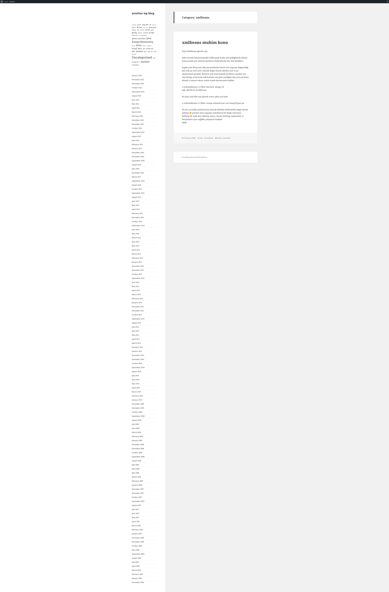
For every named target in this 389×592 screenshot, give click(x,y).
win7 (154, 58)
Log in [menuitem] (6, 1)
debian (134, 27)
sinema (139, 51)
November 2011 (138, 311)
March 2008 (136, 477)
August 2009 (136, 420)
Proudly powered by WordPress (194, 157)
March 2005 (136, 570)
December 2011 (138, 307)
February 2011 (137, 347)
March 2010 (136, 392)
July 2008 (135, 465)
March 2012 (136, 294)
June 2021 (135, 140)
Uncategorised (142, 57)
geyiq (134, 32)
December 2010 (138, 355)
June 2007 (135, 513)
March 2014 (136, 238)
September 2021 (138, 132)
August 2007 (136, 505)
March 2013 (136, 254)
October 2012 (137, 274)
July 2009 (135, 424)
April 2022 (136, 108)
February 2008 (137, 481)
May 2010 (135, 384)
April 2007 (136, 521)
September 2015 (138, 193)
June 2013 (135, 242)
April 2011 (136, 339)
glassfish (140, 33)
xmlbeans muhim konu (205, 42)
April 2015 (136, 209)
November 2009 (138, 408)
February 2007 (137, 530)
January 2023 (137, 75)
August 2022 (136, 96)
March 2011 (136, 343)
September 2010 (138, 367)
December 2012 (138, 266)
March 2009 (136, 432)
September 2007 (138, 501)
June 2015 (135, 201)
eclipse (134, 30)
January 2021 (137, 148)
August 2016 (136, 185)
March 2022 (136, 112)
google (151, 32)
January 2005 (137, 578)
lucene (144, 45)
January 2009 (137, 440)
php (144, 48)
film (138, 30)
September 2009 (138, 416)
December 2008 (138, 444)
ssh (152, 51)
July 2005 (135, 562)
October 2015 (137, 189)
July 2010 (135, 375)
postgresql (149, 48)
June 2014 (135, 229)
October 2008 (137, 453)
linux (139, 45)
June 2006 (135, 550)
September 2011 (138, 319)
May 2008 (135, 473)
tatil (155, 51)
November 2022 (138, 84)
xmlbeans (210, 138)
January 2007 (137, 534)
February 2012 (137, 298)
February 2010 (137, 396)
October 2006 (137, 546)
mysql (134, 48)
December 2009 (138, 404)
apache (139, 25)
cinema (154, 25)
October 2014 (137, 221)
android (134, 25)
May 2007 (135, 517)
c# (150, 24)
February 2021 (137, 144)
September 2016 (138, 181)
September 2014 (138, 225)
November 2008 (138, 448)
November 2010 (138, 359)
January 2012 (137, 302)
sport (145, 51)
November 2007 (138, 493)
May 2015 (135, 205)
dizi (144, 27)
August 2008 (136, 461)
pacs (140, 48)
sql (149, 51)
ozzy (201, 138)
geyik (152, 30)
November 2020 (138, 157)
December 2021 (138, 120)
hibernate (134, 35)
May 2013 (135, 246)
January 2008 (137, 485)
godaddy (145, 33)
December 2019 (138, 173)
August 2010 (136, 371)
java (149, 38)
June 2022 (135, 100)
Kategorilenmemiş (142, 41)
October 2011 (137, 315)
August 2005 (136, 558)
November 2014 (138, 217)
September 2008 (138, 457)
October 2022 (137, 88)
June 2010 (135, 380)
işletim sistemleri (139, 38)
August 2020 (136, 165)
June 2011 (135, 331)
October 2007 (137, 497)
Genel (147, 30)
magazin (149, 45)
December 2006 (138, 538)
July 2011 (135, 327)
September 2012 (138, 278)
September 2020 (138, 161)
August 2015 (136, 197)
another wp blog (143, 13)
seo (133, 51)
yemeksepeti (135, 65)
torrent (134, 54)
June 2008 (135, 469)
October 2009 (137, 412)
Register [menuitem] (12, 1)
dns (147, 27)
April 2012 (136, 290)
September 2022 (138, 92)
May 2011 (135, 335)
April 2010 (136, 388)
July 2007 (135, 509)
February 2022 (137, 116)
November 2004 (138, 582)
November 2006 (138, 542)
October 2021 (137, 128)
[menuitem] (2, 1)
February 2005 (137, 574)
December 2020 (138, 152)
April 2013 (136, 250)
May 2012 (135, 286)
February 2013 (137, 258)
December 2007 (138, 489)
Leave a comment (223, 138)
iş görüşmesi (143, 35)
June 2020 (135, 169)
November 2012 (138, 270)
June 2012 (135, 282)
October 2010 (137, 363)
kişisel (133, 45)
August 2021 (136, 136)
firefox (142, 30)
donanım (152, 27)
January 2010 (137, 400)
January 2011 (137, 351)
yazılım (145, 61)
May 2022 (135, 104)
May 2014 (135, 234)
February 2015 (137, 213)
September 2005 (138, 554)
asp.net (145, 24)
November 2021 (138, 124)
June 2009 (135, 428)
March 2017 (136, 177)
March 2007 (136, 525)
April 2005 (136, 566)
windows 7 (136, 62)
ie (138, 35)
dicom (139, 27)
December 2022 (138, 79)
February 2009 (137, 436)
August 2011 (136, 323)
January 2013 (137, 262)
